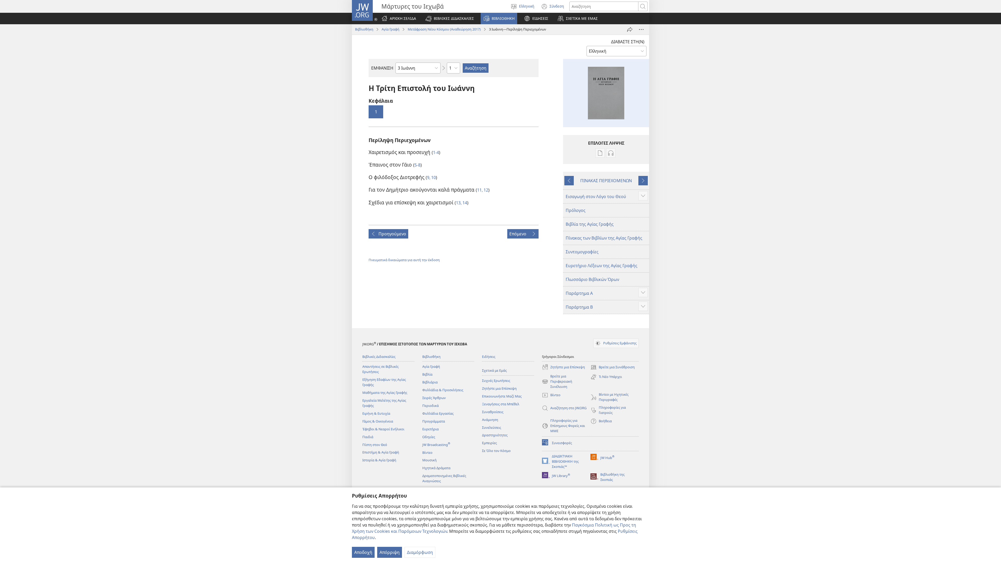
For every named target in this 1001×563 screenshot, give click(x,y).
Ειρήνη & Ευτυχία (376, 413)
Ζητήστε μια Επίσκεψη (499, 388)
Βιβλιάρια (430, 382)
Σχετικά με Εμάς (494, 370)
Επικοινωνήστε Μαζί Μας (502, 396)
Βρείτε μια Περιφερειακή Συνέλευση (557, 381)
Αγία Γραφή (390, 29)
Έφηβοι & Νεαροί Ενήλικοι (383, 429)
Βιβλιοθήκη (364, 29)
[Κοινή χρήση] (629, 29)
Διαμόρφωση (420, 552)
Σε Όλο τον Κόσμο (496, 450)
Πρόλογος (575, 210)
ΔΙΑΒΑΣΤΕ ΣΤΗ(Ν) (627, 42)
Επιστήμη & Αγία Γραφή (380, 452)
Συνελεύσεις (491, 427)
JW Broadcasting (436, 444)
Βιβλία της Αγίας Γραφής (590, 224)
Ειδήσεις (488, 356)
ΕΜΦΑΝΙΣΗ (382, 68)
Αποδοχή (363, 552)
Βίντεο (427, 452)
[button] (450, 18)
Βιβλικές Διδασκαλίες (378, 356)
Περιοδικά (430, 405)
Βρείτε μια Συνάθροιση (612, 367)
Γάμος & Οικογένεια (377, 421)
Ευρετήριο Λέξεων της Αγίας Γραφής (601, 265)
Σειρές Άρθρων (434, 397)
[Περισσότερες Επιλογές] (641, 29)
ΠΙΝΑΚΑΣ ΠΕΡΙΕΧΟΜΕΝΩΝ (606, 180)
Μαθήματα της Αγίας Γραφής (384, 392)
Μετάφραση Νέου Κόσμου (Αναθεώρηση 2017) (444, 29)
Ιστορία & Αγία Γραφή (379, 460)
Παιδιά (367, 437)
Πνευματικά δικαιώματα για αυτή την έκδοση (404, 260)
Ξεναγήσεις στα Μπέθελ (500, 404)
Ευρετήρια (430, 429)
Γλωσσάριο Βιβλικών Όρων (592, 279)
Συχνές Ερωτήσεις (496, 380)
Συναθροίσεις (492, 411)
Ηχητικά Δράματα (436, 468)
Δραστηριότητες (495, 435)
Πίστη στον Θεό (374, 444)
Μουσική (429, 460)
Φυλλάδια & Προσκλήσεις (442, 390)
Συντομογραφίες (582, 252)
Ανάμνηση (490, 419)
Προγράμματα (433, 421)
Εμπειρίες (489, 442)
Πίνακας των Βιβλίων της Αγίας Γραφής (604, 238)
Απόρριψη (390, 552)
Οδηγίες (428, 437)
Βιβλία (427, 374)
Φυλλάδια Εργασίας (438, 413)
